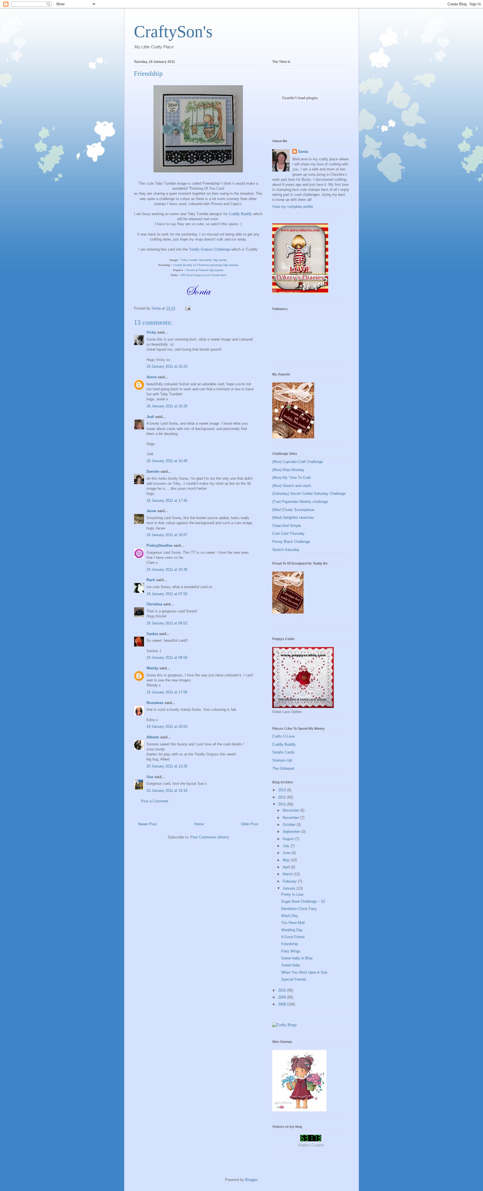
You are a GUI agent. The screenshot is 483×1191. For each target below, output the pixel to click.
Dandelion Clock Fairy (299, 909)
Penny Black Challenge (291, 541)
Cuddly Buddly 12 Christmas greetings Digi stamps (205, 265)
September (292, 831)
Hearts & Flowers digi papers (204, 270)
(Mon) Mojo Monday (288, 470)
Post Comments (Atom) (209, 837)
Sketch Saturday (285, 550)
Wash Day (289, 916)
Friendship (289, 944)
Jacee (151, 511)
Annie (151, 377)
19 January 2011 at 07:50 (166, 594)
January (290, 888)
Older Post (249, 824)
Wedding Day (292, 930)
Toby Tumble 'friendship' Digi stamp (204, 260)
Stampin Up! (282, 760)
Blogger (251, 1180)
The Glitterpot (283, 768)
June (287, 853)
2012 (282, 797)
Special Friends (293, 979)
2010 (282, 990)
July (286, 846)
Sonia (303, 151)
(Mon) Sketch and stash (291, 486)
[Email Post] (187, 308)
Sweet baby (290, 965)
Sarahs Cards (283, 752)
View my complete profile (292, 207)
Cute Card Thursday (288, 533)
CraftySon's (173, 31)
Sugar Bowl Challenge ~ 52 (303, 901)
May (287, 860)
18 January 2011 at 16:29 (166, 406)
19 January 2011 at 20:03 (166, 726)
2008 (282, 1004)
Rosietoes (155, 703)
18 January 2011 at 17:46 (166, 500)
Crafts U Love (283, 736)
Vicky (151, 332)
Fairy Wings (290, 951)
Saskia (152, 634)
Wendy (152, 668)
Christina (154, 604)
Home (199, 824)
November (291, 818)
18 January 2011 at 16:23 (166, 366)
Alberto (152, 737)
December (291, 810)
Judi (150, 417)
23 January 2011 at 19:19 (166, 790)
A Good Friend (292, 937)
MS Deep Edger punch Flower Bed (203, 275)
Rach (150, 580)
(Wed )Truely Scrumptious (293, 510)
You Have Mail (293, 923)
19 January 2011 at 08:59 (166, 657)
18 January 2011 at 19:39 (166, 569)
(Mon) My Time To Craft (291, 478)
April (287, 867)
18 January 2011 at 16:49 (166, 461)
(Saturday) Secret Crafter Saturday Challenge (308, 493)
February (290, 881)
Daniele (152, 471)
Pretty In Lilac (292, 894)
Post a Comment (154, 801)
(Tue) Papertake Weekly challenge (300, 502)
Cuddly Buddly (240, 214)
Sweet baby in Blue (296, 958)
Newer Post (147, 824)
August (289, 839)
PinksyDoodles (159, 545)
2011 (282, 804)
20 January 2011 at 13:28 (166, 766)
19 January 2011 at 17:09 (166, 692)
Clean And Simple (286, 526)
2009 (282, 997)
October (290, 824)
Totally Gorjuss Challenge (209, 249)
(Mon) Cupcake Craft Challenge (297, 462)
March (288, 874)
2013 (282, 790)
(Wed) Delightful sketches (293, 517)
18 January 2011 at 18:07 (166, 535)
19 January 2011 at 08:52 (166, 623)
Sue (149, 777)
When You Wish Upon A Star (304, 972)
